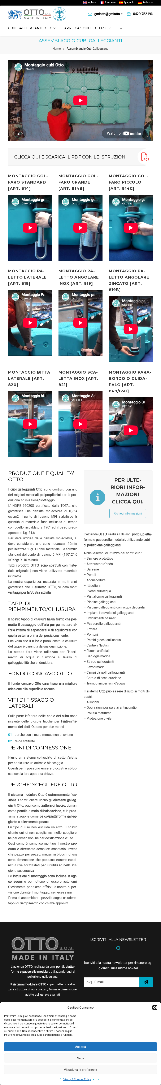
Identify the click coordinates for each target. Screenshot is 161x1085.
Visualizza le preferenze (80, 1070)
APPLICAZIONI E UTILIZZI (86, 28)
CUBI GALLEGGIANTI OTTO (30, 28)
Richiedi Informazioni (128, 513)
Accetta (80, 1047)
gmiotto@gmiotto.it (108, 14)
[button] (155, 1007)
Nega (80, 1058)
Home (57, 48)
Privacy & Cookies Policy (77, 1079)
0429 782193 (143, 14)
